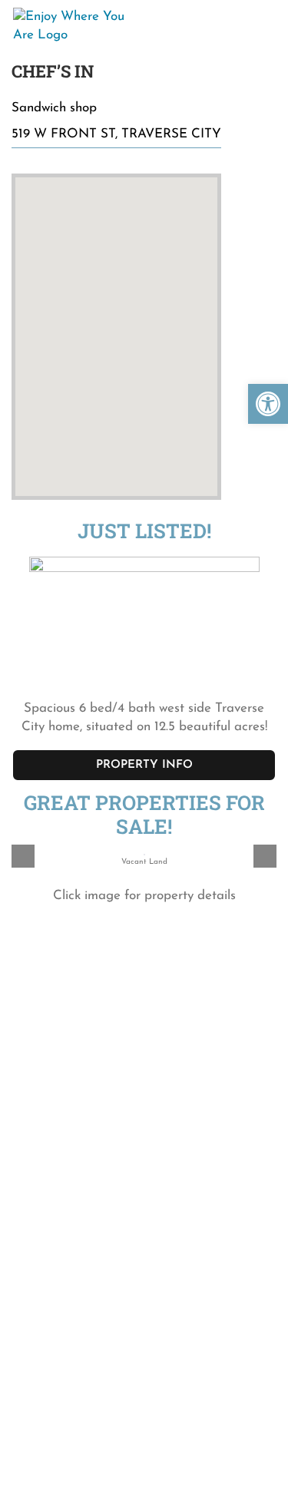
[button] (268, 404)
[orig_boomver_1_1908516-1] (144, 549)
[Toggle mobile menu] (262, 22)
